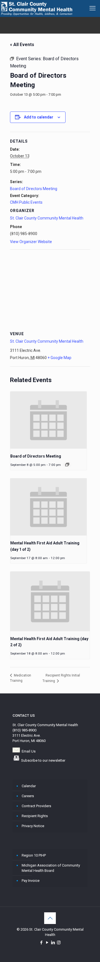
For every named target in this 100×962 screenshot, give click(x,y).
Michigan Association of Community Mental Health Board (51, 868)
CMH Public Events (26, 202)
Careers (28, 796)
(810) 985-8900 (24, 730)
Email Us (29, 751)
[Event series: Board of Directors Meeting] (67, 464)
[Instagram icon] (59, 942)
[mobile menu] (92, 8)
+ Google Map (59, 357)
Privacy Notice (33, 826)
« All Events (22, 44)
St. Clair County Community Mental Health (46, 218)
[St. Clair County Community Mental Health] (36, 8)
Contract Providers (36, 806)
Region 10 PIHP (34, 855)
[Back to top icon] (50, 918)
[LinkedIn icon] (53, 942)
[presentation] (48, 420)
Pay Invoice (30, 880)
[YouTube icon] (47, 942)
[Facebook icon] (41, 942)
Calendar (29, 786)
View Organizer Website (31, 241)
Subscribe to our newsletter (43, 760)
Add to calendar (38, 117)
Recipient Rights (35, 816)
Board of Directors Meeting (33, 188)
